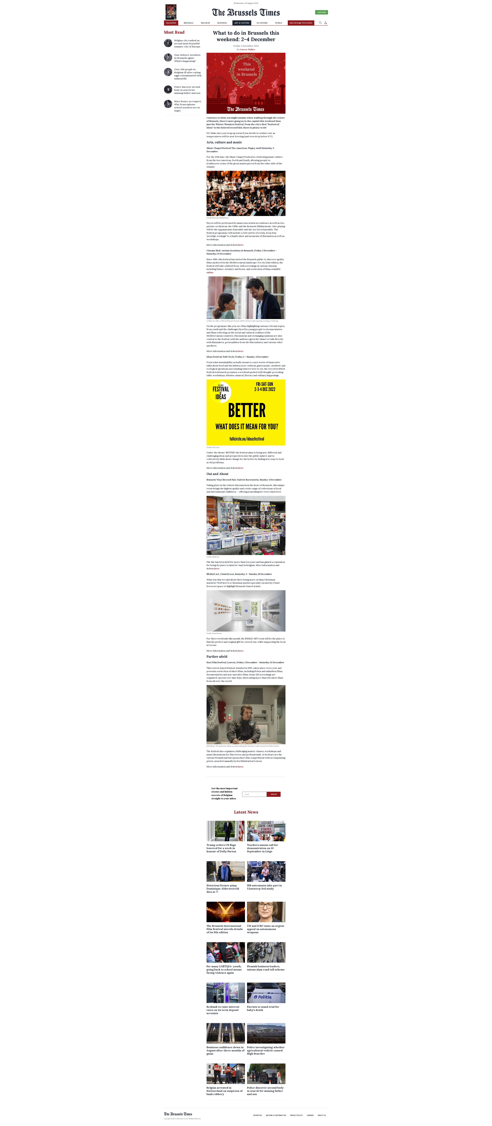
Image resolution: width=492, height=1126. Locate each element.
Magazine (171, 23)
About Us (322, 1115)
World (278, 23)
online (210, 272)
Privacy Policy (296, 1115)
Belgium (205, 23)
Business (222, 23)
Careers (310, 1115)
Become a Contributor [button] (276, 1115)
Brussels (188, 23)
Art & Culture (241, 23)
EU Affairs (262, 23)
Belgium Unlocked (301, 23)
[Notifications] (325, 22)
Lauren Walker (247, 49)
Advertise (257, 1115)
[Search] (320, 22)
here (240, 245)
